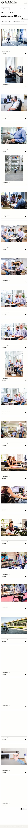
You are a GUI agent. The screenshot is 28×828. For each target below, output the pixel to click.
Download (4, 53)
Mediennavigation (5, 8)
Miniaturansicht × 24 (6, 21)
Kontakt (23, 826)
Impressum (6, 826)
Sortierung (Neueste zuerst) (18, 21)
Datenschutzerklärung (15, 826)
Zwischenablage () (21, 8)
